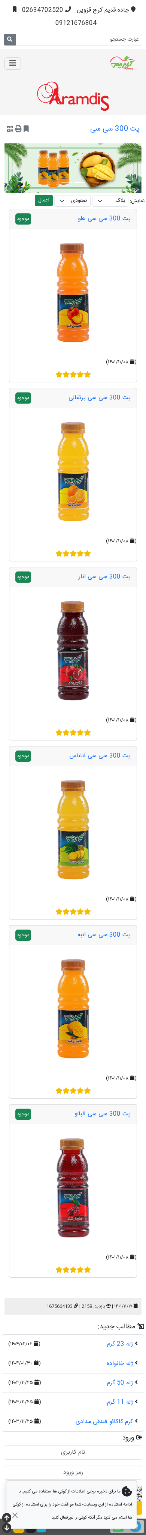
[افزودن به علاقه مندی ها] (26, 129)
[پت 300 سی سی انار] (73, 650)
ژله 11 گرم (120, 1402)
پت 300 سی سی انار (105, 577)
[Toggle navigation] (12, 63)
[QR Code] (10, 129)
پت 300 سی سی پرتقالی (100, 398)
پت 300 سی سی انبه (104, 935)
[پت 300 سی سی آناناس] (73, 829)
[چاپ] (18, 129)
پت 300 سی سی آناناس (100, 756)
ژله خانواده (120, 1364)
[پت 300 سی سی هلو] (73, 292)
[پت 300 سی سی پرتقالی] (73, 471)
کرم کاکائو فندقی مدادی (104, 1422)
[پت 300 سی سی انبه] (73, 1008)
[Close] (15, 1515)
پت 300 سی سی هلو (104, 219)
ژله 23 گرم (120, 1344)
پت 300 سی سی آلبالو (102, 1114)
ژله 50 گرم (120, 1383)
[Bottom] (6, 1529)
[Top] (6, 1519)
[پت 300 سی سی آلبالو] (73, 1187)
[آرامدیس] (104, 63)
